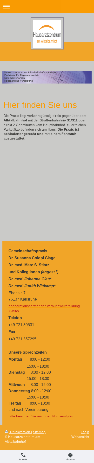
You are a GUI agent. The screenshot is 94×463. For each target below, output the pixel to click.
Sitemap (39, 432)
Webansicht (80, 437)
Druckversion (20, 432)
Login (85, 432)
